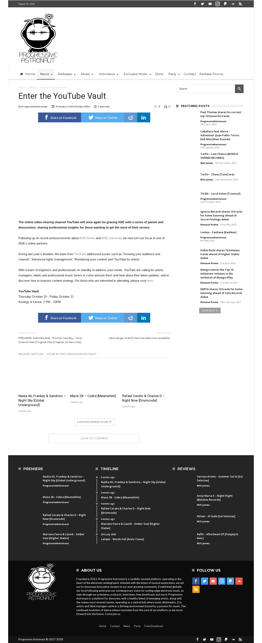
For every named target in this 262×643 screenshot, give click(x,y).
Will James (206, 162)
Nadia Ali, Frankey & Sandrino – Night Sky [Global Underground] (42, 400)
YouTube (80, 254)
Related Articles (31, 354)
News (32, 87)
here (150, 280)
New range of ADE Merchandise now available (139, 335)
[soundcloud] (232, 4)
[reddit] (130, 117)
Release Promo (209, 224)
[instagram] (217, 4)
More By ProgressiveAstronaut (71, 354)
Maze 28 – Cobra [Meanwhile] (93, 396)
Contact (115, 626)
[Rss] (240, 4)
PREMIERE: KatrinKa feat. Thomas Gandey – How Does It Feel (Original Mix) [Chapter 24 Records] (50, 337)
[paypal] (225, 4)
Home (21, 87)
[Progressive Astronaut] (38, 13)
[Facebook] (195, 4)
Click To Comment (94, 438)
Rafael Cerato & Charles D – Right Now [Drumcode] (143, 398)
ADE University (111, 238)
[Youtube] (210, 4)
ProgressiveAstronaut (34, 106)
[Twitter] (202, 4)
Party (137, 626)
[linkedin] (143, 117)
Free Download (154, 626)
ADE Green (87, 238)
